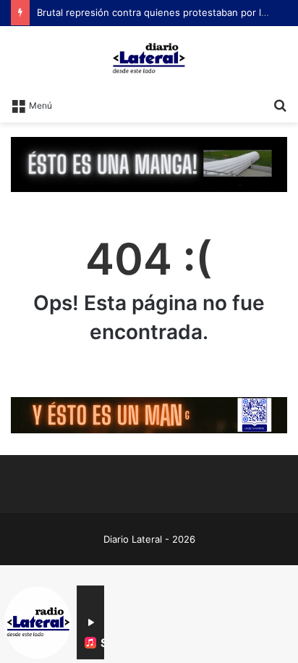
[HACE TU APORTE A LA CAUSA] (149, 164)
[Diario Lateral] (149, 58)
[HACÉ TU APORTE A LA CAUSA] (149, 414)
